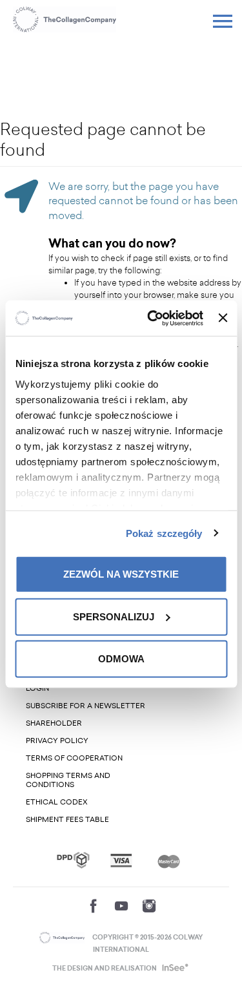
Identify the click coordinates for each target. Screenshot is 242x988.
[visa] (121, 860)
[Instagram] (149, 906)
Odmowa (121, 658)
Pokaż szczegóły (164, 532)
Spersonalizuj (113, 616)
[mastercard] (168, 860)
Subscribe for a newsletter (85, 706)
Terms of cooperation (74, 758)
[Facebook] (93, 906)
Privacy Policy (57, 741)
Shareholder (54, 723)
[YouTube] (121, 906)
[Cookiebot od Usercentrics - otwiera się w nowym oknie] (152, 318)
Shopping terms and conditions (68, 780)
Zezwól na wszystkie (121, 574)
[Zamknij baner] (222, 317)
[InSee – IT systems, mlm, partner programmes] (174, 968)
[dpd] (73, 860)
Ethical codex (57, 802)
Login (37, 688)
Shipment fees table (67, 819)
